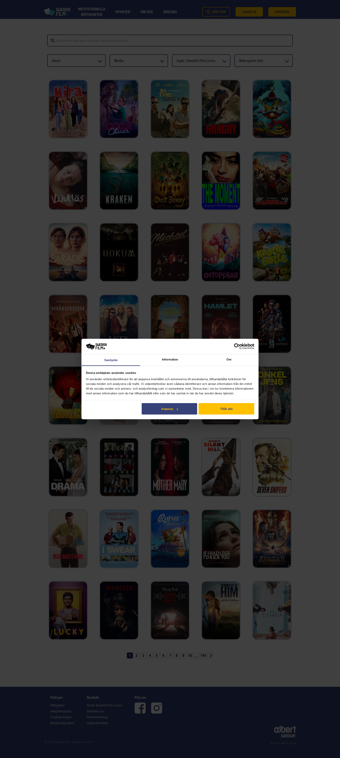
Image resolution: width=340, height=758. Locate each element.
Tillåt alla (226, 408)
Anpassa (167, 408)
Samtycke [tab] (111, 359)
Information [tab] (170, 359)
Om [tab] (228, 359)
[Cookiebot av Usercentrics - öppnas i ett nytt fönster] (237, 346)
